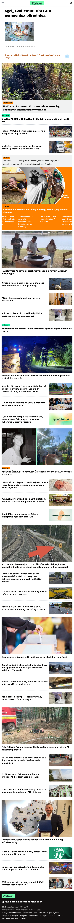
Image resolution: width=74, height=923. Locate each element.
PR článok (5, 115)
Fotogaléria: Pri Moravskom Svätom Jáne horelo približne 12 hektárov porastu (35, 748)
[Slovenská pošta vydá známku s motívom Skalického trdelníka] (60, 404)
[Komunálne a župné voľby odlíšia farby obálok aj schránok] (37, 635)
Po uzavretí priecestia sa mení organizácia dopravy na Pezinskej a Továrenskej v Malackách (24, 760)
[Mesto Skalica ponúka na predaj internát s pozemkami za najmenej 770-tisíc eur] (60, 791)
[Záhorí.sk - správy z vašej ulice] (37, 3)
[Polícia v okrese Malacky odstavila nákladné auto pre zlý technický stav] (60, 683)
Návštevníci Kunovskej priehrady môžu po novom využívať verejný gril (34, 272)
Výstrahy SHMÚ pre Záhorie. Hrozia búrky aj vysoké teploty (28, 164)
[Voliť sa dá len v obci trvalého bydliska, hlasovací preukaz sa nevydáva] (60, 315)
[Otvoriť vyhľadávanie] (71, 3)
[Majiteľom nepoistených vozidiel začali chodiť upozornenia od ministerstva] (60, 147)
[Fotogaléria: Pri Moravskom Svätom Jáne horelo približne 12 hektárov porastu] (37, 725)
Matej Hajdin (21, 46)
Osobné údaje (36, 910)
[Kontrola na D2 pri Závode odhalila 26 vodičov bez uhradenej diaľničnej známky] (60, 608)
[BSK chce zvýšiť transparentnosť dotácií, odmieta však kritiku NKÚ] (60, 883)
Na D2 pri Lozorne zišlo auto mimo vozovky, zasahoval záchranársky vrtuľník (31, 108)
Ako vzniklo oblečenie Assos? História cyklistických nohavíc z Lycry (37, 330)
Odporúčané (8, 102)
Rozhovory (6, 468)
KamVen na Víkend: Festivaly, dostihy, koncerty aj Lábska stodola (35, 211)
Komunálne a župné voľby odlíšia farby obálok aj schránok (34, 657)
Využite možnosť (15, 910)
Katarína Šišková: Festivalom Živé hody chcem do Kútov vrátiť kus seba (36, 473)
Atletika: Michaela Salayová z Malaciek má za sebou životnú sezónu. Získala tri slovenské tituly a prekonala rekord (24, 389)
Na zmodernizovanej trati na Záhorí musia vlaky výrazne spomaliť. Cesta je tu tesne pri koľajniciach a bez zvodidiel (35, 565)
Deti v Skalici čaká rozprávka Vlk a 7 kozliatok (18, 219)
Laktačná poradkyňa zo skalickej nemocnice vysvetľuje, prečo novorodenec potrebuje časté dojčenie (25, 485)
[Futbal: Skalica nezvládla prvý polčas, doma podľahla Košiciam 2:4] (60, 853)
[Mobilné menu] (3, 3)
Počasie (6, 157)
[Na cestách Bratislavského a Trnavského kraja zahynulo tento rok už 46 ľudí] (60, 868)
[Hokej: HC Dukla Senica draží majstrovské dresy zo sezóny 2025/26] (60, 132)
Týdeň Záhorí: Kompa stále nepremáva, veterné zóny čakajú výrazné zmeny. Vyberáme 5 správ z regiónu (22, 419)
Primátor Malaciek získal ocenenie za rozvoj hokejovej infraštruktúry (32, 841)
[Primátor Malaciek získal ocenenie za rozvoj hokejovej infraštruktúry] (37, 818)
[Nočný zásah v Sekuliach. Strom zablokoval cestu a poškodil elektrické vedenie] (37, 354)
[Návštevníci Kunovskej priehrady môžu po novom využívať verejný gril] (37, 249)
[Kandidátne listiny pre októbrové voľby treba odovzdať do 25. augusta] (60, 698)
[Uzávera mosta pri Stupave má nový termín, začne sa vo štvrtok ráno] (60, 593)
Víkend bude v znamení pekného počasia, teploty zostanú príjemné (31, 161)
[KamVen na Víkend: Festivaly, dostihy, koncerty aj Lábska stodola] (37, 185)
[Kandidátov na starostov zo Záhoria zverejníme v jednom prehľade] (60, 515)
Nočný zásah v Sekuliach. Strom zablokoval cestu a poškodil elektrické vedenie (36, 377)
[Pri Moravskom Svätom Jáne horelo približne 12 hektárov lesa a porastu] (60, 775)
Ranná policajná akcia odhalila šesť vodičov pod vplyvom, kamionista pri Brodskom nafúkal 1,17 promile (24, 667)
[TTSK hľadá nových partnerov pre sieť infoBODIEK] (60, 299)
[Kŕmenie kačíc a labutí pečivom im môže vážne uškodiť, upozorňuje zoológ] (60, 284)
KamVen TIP (6, 206)
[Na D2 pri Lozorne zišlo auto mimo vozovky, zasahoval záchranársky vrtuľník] (37, 81)
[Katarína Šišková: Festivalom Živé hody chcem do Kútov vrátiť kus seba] (37, 446)
